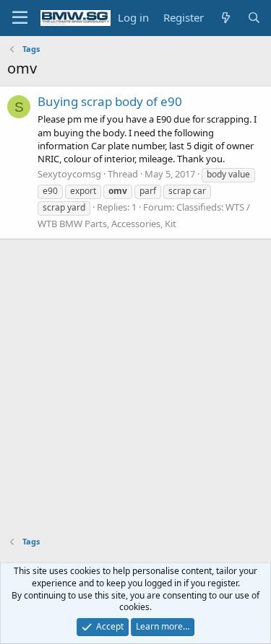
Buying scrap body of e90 (110, 101)
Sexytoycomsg (69, 173)
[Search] (254, 17)
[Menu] (20, 18)
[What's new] (225, 17)
